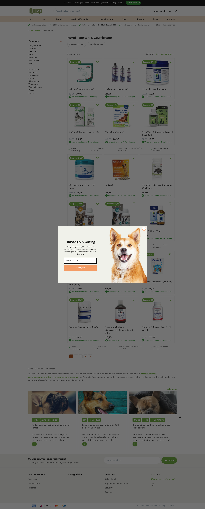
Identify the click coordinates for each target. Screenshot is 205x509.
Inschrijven (80, 267)
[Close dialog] (144, 228)
